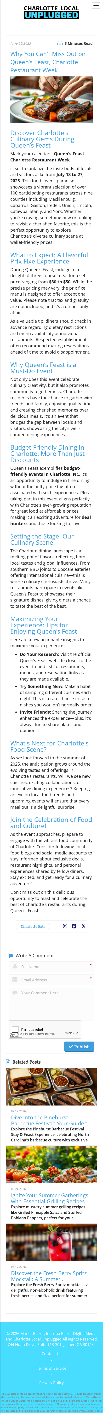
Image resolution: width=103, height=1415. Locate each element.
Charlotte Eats (33, 926)
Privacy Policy (51, 1382)
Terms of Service (51, 1368)
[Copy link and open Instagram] (65, 925)
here (99, 1410)
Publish (81, 1046)
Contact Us (52, 1353)
